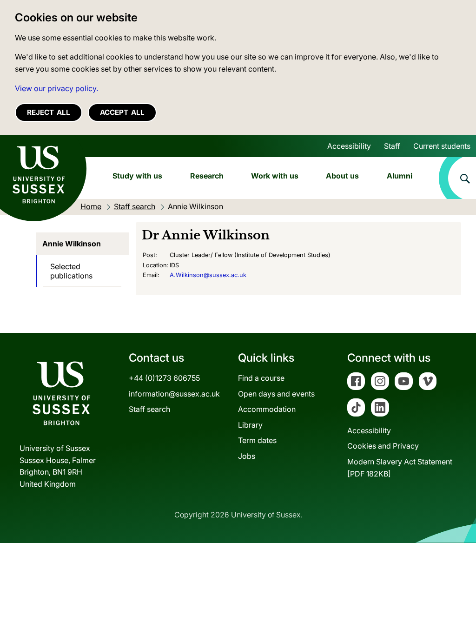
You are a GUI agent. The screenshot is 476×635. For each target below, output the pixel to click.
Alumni (399, 175)
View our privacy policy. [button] (56, 88)
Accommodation (267, 409)
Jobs (246, 456)
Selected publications (71, 271)
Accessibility (349, 146)
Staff (392, 146)
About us (342, 175)
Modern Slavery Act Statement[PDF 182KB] (399, 467)
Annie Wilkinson (71, 243)
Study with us (137, 175)
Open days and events (276, 393)
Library (250, 425)
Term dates (257, 440)
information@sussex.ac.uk (174, 393)
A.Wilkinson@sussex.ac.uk (208, 274)
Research (207, 175)
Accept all (122, 112)
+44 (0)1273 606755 (164, 378)
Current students (441, 146)
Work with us (274, 175)
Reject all (48, 112)
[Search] (457, 178)
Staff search (149, 409)
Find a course (261, 378)
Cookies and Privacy (383, 445)
